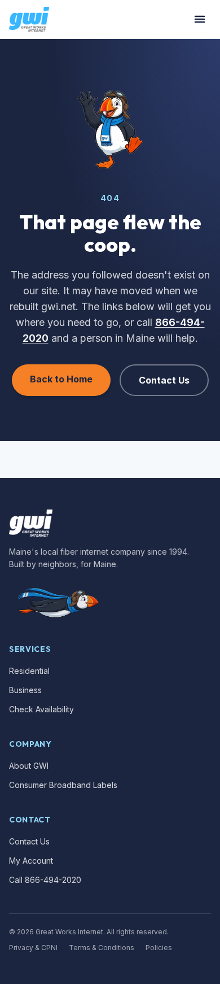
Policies (159, 947)
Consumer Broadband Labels (63, 785)
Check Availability (41, 709)
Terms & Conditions (101, 947)
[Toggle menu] (199, 19)
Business (25, 690)
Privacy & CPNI (33, 947)
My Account (31, 860)
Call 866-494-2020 (45, 880)
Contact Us (164, 380)
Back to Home (61, 379)
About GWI (29, 765)
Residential (29, 671)
